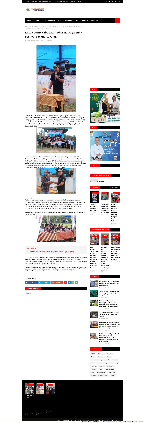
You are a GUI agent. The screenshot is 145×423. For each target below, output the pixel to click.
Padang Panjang (113, 363)
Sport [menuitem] (60, 20)
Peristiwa (93, 369)
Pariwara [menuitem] (84, 20)
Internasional (95, 360)
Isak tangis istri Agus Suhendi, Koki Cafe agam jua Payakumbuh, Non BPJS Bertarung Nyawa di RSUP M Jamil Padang (109, 337)
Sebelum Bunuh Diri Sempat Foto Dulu (93, 207)
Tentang (72, 1)
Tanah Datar (111, 372)
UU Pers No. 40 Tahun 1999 (60, 1)
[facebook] (106, 1)
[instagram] (112, 1)
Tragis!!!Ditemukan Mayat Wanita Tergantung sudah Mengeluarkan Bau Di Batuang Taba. (108, 208)
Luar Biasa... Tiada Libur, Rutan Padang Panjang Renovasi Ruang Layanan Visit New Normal (94, 257)
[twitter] (109, 1)
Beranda (27, 26)
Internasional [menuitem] (49, 20)
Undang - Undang (103, 375)
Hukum (109, 357)
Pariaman (94, 366)
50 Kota (93, 354)
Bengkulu (110, 354)
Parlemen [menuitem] (68, 20)
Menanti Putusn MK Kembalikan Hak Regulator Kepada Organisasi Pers (40, 403)
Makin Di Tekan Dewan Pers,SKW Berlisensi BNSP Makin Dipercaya (50, 402)
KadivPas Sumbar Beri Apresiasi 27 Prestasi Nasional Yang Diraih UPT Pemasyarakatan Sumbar (117, 253)
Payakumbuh (110, 366)
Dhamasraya (101, 357)
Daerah (93, 357)
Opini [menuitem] (77, 20)
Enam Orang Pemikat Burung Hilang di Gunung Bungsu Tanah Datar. (114, 212)
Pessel (100, 369)
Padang (104, 363)
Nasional (114, 360)
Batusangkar (101, 354)
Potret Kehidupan (110, 369)
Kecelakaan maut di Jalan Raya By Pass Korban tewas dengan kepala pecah (109, 283)
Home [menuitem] (29, 20)
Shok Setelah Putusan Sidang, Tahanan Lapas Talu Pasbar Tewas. (109, 314)
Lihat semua (114, 187)
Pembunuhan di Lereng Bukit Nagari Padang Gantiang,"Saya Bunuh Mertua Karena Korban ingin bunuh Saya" (109, 325)
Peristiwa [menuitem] (94, 20)
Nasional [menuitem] (37, 20)
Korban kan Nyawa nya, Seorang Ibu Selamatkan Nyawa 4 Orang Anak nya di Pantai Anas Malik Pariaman (108, 303)
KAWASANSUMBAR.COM (33, 41)
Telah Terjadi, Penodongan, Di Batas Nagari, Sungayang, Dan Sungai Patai (109, 293)
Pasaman (101, 366)
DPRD (51, 118)
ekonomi (113, 375)
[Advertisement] (84, 10)
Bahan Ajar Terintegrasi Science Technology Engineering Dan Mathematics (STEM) (30, 403)
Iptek (102, 360)
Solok (92, 372)
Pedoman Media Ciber (45, 1)
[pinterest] (115, 1)
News (92, 363)
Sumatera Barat (101, 372)
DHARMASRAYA (75, 116)
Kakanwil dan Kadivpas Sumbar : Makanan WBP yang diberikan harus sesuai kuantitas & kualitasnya (105, 257)
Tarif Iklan (66, 420)
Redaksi (27, 1)
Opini (98, 363)
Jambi (107, 360)
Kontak (79, 1)
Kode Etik (34, 1)
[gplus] (119, 1)
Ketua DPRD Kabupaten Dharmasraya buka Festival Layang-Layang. (49, 26)
